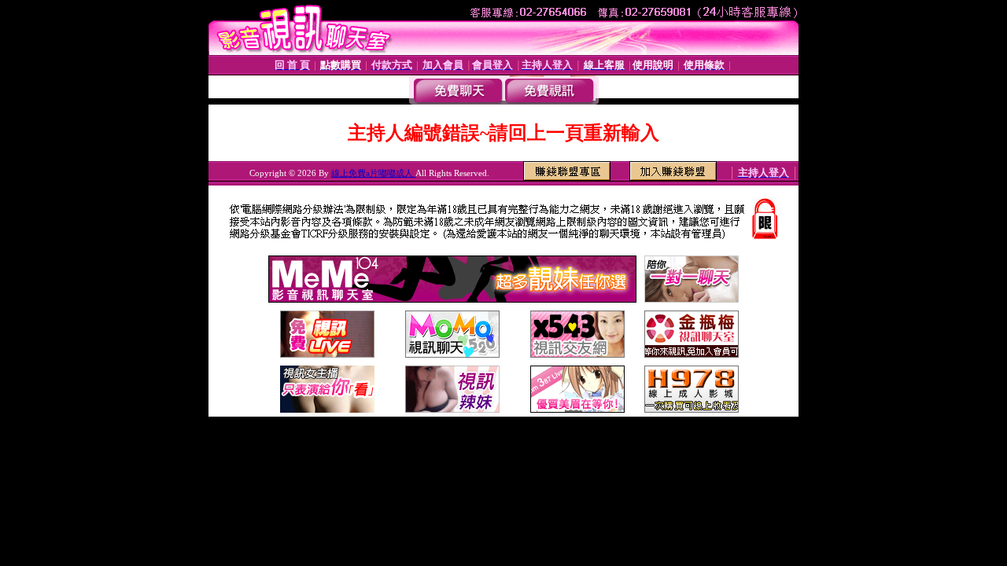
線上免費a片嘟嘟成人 (373, 173)
